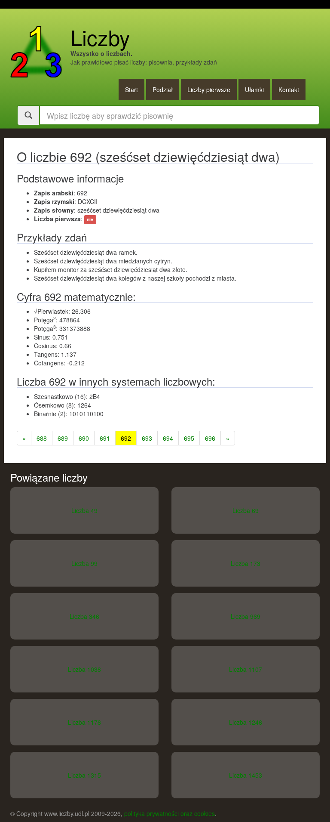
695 (189, 438)
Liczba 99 (84, 563)
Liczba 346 (84, 616)
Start (131, 89)
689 (63, 438)
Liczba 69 (245, 510)
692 (126, 438)
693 (147, 438)
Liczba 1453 (245, 775)
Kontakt (288, 89)
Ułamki (254, 89)
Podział (163, 89)
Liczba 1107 (245, 669)
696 (210, 438)
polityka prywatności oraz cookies (169, 813)
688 (42, 438)
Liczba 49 (84, 510)
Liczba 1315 (84, 775)
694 (168, 438)
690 (84, 438)
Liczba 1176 (84, 722)
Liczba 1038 (84, 669)
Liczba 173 (245, 563)
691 (105, 438)
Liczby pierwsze (208, 89)
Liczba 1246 (245, 722)
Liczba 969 (245, 616)
